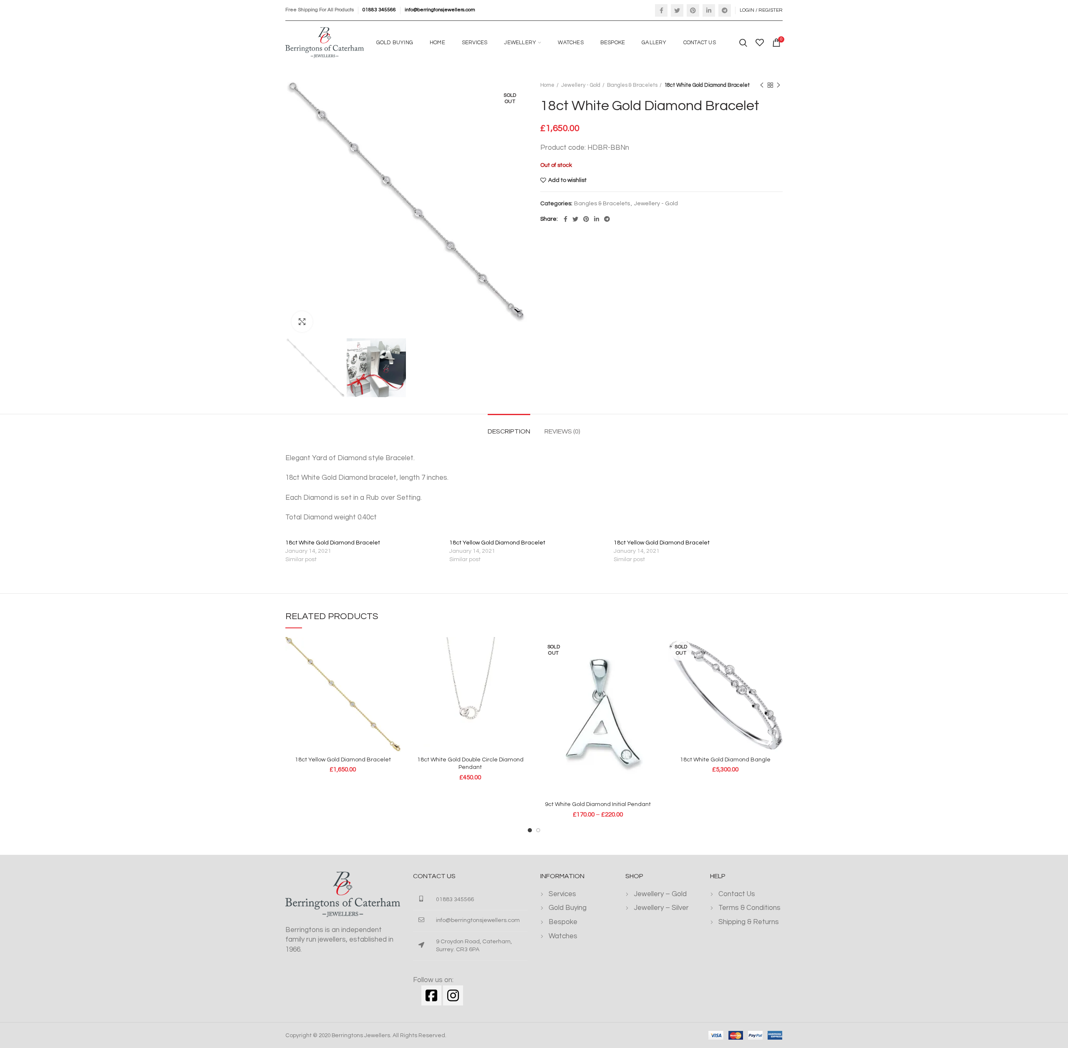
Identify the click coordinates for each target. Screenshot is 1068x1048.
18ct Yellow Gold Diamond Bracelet (497, 543)
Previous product (762, 85)
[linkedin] (709, 10)
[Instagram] (453, 995)
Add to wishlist (567, 180)
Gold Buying (568, 908)
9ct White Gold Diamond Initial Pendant (598, 804)
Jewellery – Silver (661, 908)
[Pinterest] (693, 10)
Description (509, 431)
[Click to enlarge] (302, 321)
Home (547, 85)
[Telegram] (724, 10)
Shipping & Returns (748, 922)
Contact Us (736, 894)
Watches (563, 936)
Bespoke (563, 922)
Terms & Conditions (749, 908)
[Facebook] (661, 10)
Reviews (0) (562, 431)
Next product (778, 85)
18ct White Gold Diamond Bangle (725, 760)
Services (562, 894)
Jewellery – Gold (660, 894)
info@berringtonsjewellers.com (440, 10)
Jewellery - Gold (580, 85)
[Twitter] (677, 10)
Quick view (394, 650)
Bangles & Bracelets (632, 85)
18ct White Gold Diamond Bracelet (332, 543)
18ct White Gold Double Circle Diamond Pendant (470, 763)
